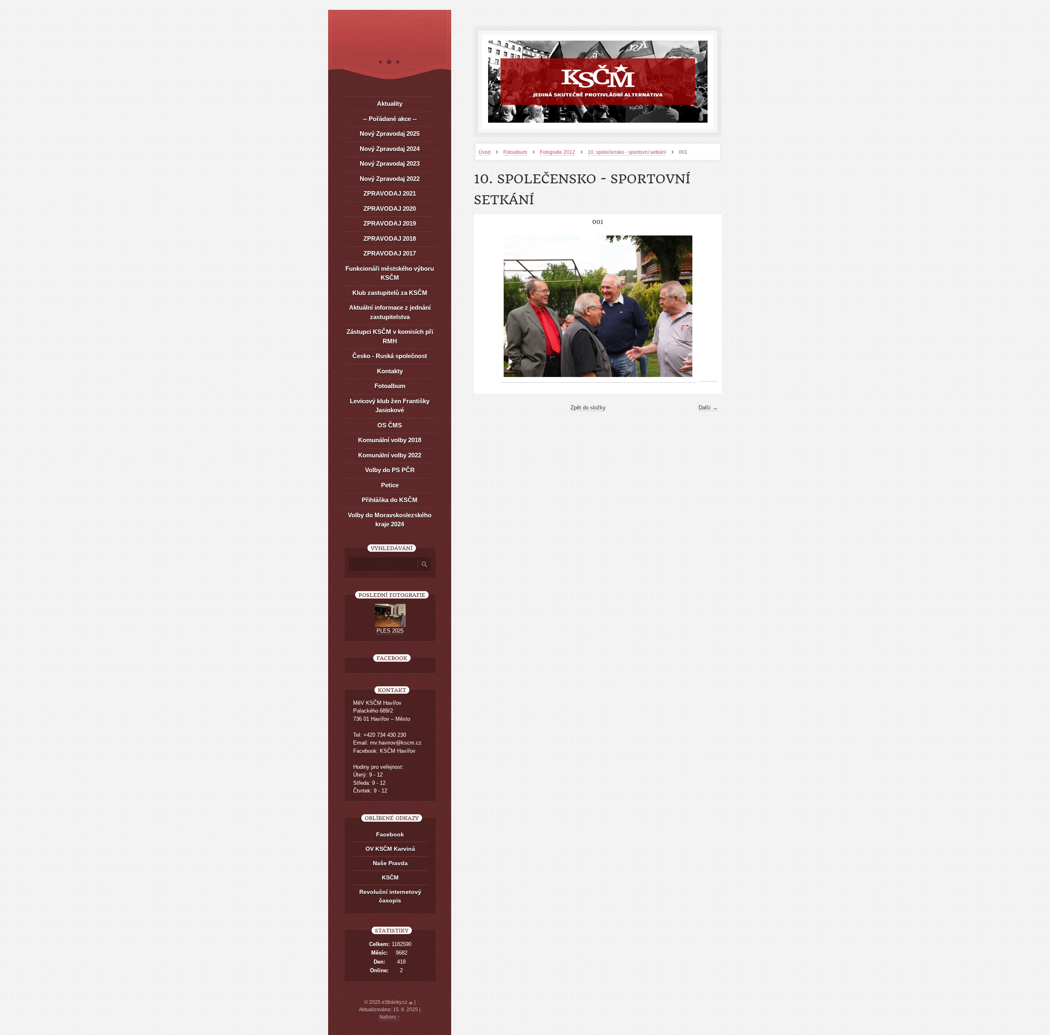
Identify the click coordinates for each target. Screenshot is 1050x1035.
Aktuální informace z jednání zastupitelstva (390, 312)
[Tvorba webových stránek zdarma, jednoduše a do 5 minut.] (411, 1003)
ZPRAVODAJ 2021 (389, 193)
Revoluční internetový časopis (390, 896)
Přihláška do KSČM (390, 499)
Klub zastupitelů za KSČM (389, 292)
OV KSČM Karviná (390, 848)
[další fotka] (708, 306)
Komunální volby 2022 (389, 455)
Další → (708, 407)
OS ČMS (389, 425)
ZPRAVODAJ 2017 (389, 253)
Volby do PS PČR (390, 469)
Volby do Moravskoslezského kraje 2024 (389, 520)
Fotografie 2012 (557, 152)
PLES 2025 (390, 631)
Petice (390, 485)
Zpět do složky (588, 407)
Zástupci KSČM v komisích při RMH (390, 336)
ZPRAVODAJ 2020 (389, 208)
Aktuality (389, 103)
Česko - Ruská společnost (389, 355)
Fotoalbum (515, 152)
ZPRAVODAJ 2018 (389, 238)
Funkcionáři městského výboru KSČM (389, 273)
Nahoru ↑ (389, 1017)
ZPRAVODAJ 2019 (389, 223)
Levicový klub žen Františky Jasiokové (389, 406)
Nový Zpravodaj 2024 (390, 148)
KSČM (390, 877)
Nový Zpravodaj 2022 (390, 178)
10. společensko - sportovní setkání (627, 152)
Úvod (485, 152)
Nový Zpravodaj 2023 (390, 163)
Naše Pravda (390, 863)
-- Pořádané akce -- (390, 118)
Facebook (390, 834)
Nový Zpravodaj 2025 (390, 133)
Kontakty (390, 371)
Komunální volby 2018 (389, 439)
